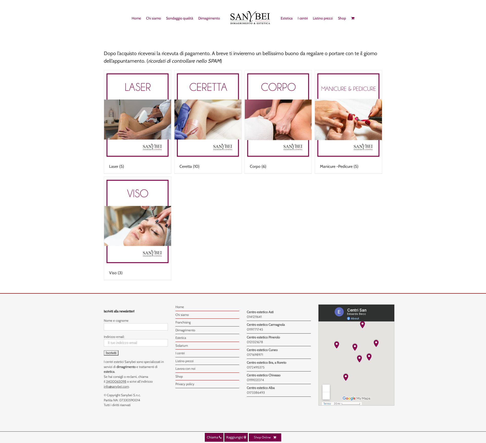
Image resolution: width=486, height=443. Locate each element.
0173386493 (256, 392)
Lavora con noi (185, 368)
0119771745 (255, 329)
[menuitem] (134, 18)
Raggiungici (235, 437)
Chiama (213, 437)
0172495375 (256, 367)
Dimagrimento (185, 330)
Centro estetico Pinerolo (263, 337)
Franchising (183, 322)
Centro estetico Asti (260, 312)
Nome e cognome (116, 320)
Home (179, 307)
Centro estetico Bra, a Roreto (266, 362)
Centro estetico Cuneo (262, 350)
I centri (180, 353)
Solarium (181, 345)
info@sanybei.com (116, 386)
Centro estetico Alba (261, 388)
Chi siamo (182, 315)
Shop (179, 376)
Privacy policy (184, 384)
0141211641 (254, 317)
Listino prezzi (184, 361)
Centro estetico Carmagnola (266, 324)
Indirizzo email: (114, 337)
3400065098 (116, 381)
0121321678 (255, 342)
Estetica (180, 338)
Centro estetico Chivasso (263, 375)
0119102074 (255, 380)
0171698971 (255, 355)
